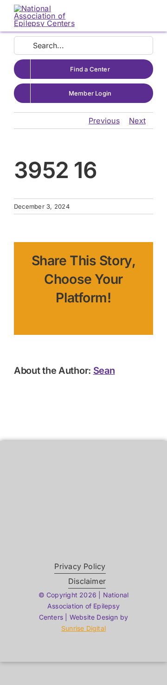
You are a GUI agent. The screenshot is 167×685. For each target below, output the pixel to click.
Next (137, 120)
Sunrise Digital (83, 628)
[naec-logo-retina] (83, 492)
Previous (104, 120)
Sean (104, 370)
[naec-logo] (47, 8)
